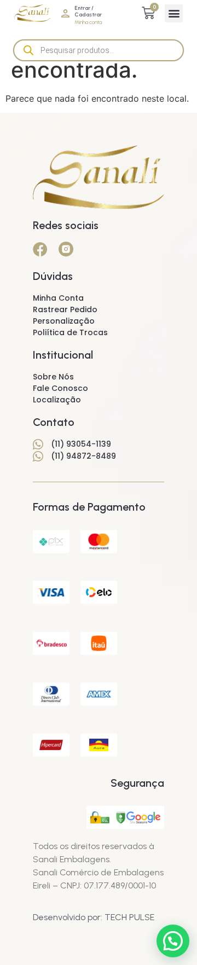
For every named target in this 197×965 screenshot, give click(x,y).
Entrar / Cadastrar (88, 11)
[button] (174, 13)
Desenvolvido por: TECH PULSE (93, 917)
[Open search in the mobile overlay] (98, 50)
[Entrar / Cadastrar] (65, 13)
